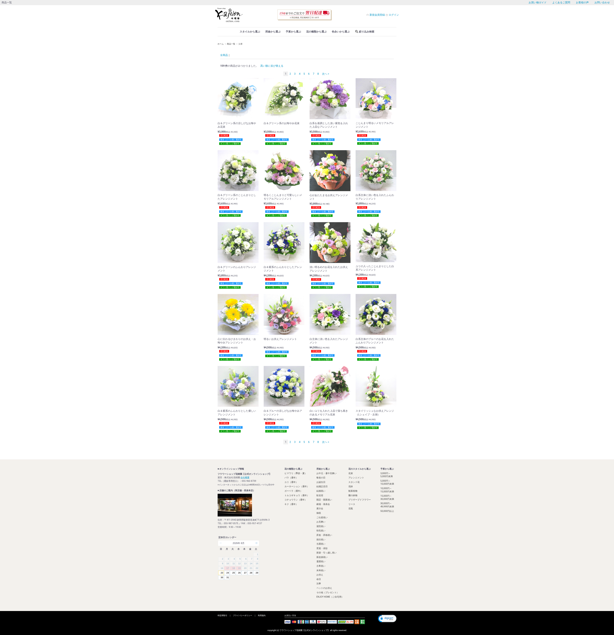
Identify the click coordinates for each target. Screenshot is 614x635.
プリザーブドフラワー (359, 499)
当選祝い (320, 544)
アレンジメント (356, 477)
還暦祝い (320, 561)
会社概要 (244, 477)
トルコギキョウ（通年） (296, 495)
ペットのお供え (324, 588)
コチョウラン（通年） (295, 499)
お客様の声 (582, 2)
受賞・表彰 (322, 548)
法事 (318, 583)
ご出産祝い (322, 517)
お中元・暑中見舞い (326, 473)
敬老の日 (320, 477)
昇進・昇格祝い (324, 535)
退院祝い (320, 526)
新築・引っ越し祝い (326, 552)
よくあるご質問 (561, 2)
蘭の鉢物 (352, 495)
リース (351, 504)
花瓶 (350, 508)
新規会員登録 (377, 14)
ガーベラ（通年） (293, 491)
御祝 (318, 513)
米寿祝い (320, 570)
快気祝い (320, 530)
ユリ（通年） (291, 482)
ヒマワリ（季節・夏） (295, 473)
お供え (319, 574)
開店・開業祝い (324, 499)
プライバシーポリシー (242, 615)
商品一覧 (231, 44)
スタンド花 (354, 482)
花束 (350, 473)
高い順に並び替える (271, 65)
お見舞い (320, 521)
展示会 (319, 508)
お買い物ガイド (538, 2)
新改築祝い (322, 557)
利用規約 (262, 615)
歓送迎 (319, 495)
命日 (318, 579)
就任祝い (320, 539)
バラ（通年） (291, 477)
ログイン (393, 14)
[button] (387, 618)
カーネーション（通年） (296, 486)
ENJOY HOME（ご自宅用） (330, 596)
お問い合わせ (602, 2)
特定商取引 (222, 615)
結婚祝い (320, 491)
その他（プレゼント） (327, 592)
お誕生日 (320, 482)
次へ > (325, 73)
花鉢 (350, 486)
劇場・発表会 (323, 504)
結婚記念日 (322, 486)
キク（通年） (291, 504)
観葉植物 (352, 491)
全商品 (224, 55)
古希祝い (320, 566)
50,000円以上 (387, 511)
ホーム (220, 44)
